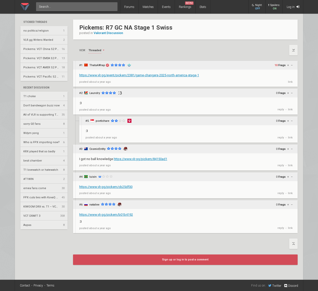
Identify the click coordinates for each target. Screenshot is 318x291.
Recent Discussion (36, 87)
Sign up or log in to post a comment (185, 259)
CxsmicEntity (97, 149)
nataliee (94, 204)
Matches (148, 7)
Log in (291, 7)
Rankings (186, 5)
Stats (202, 7)
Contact (25, 285)
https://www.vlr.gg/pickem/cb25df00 (105, 187)
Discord (293, 286)
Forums (129, 7)
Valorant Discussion (108, 33)
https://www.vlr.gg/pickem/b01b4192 (106, 214)
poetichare (102, 121)
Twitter (276, 285)
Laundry (94, 93)
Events (166, 7)
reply (281, 109)
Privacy (38, 285)
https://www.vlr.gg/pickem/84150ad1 (140, 159)
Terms (50, 285)
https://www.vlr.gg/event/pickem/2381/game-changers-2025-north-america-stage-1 (139, 75)
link (290, 82)
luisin (93, 176)
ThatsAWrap (97, 65)
